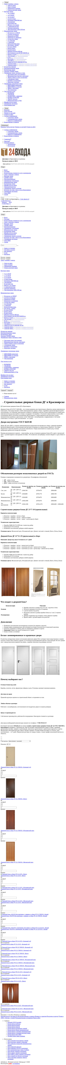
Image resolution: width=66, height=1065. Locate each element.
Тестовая (6, 171)
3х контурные (12, 18)
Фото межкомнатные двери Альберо (18, 1050)
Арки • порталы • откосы (11, 174)
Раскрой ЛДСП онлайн (14, 1022)
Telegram (4, 202)
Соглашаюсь (16, 1063)
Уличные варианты (13, 28)
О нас (5, 253)
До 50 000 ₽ (11, 17)
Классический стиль (14, 43)
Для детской (18, 56)
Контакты (7, 254)
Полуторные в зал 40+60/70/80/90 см (18, 53)
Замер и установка (9, 248)
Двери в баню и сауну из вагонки (17, 77)
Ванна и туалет (19, 54)
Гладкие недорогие (13, 34)
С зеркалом (11, 42)
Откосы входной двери (14, 10)
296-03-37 (24, 199)
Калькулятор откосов (14, 1027)
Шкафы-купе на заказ (10, 102)
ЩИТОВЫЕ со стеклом (15, 86)
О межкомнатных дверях (15, 119)
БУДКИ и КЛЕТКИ (13, 97)
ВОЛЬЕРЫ (11, 93)
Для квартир (11, 22)
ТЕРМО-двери (8, 177)
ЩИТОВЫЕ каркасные (14, 85)
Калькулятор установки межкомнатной (19, 1031)
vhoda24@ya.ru (6, 203)
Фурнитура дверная (10, 66)
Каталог (5, 259)
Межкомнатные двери (10, 31)
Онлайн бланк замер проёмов (16, 1036)
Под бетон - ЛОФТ (13, 45)
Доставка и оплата (9, 249)
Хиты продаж (8, 111)
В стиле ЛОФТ (12, 46)
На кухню (17, 59)
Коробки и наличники (14, 80)
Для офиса (16, 60)
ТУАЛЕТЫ (11, 94)
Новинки (7, 110)
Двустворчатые (12, 90)
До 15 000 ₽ (11, 13)
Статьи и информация (10, 116)
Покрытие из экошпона (14, 37)
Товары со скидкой (9, 113)
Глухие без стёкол (13, 39)
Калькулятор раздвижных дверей (17, 1028)
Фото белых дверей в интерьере (17, 1051)
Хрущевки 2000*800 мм (15, 20)
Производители (5, 1016)
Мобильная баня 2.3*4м (14, 100)
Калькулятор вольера (14, 1025)
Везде (5, 170)
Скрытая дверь (22, 63)
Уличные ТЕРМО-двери (11, 71)
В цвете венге (12, 50)
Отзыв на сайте (8, 114)
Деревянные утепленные (11, 180)
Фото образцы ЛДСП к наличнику (18, 1048)
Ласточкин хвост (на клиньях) (16, 74)
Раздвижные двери (9, 70)
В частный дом (12, 23)
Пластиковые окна (9, 105)
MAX (10, 202)
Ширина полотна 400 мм (15, 51)
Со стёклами (11, 40)
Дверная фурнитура (10, 187)
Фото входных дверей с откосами (17, 1042)
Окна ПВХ (7, 193)
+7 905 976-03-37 (6, 201)
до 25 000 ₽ (11, 15)
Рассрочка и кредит (52, 1016)
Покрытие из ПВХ (13, 36)
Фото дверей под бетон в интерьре (18, 1056)
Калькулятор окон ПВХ (14, 1034)
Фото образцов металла (14, 1046)
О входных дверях (13, 117)
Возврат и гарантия (40, 1016)
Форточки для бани (13, 82)
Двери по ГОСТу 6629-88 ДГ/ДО (17, 62)
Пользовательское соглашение (24, 1018)
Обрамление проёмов (14, 8)
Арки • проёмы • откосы (11, 4)
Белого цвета (11, 48)
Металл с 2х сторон (13, 25)
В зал (16, 57)
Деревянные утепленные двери (13, 83)
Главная (6, 396)
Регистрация (11, 145)
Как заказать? (8, 251)
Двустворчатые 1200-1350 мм (16, 29)
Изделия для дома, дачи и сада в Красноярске (17, 190)
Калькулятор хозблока (14, 1024)
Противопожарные (9, 179)
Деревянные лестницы (10, 103)
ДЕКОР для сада (12, 99)
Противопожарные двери (11, 68)
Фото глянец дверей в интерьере (17, 1053)
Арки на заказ (12, 5)
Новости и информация (14, 120)
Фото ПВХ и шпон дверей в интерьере (19, 1054)
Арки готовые (12, 7)
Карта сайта (36, 1018)
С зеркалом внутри (13, 26)
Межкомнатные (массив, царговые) (18, 76)
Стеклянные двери (13, 79)
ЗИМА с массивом (13, 88)
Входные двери (8, 11)
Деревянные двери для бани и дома (14, 73)
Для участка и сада (9, 91)
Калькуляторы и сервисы (11, 122)
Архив (6, 194)
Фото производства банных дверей (18, 1040)
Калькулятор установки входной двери (19, 1033)
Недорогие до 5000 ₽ (14, 33)
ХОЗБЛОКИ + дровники (15, 96)
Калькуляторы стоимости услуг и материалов (17, 173)
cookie (10, 1063)
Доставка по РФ (15, 1016)
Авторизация (11, 144)
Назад (6, 2)
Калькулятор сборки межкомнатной (18, 1030)
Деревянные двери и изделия (12, 188)
